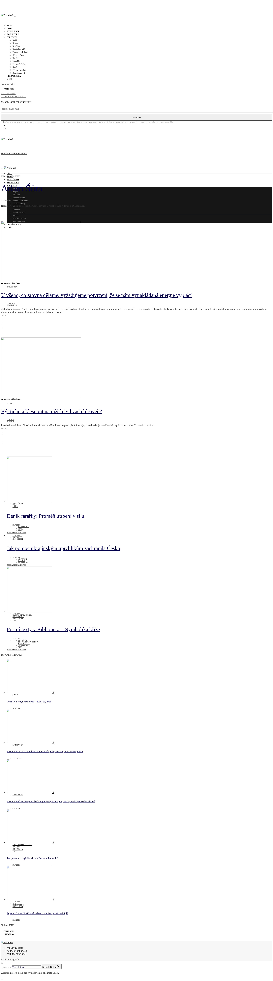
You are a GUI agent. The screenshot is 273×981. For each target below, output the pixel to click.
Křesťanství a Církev (22, 615)
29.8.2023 (16, 920)
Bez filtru (16, 46)
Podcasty (12, 37)
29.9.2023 (16, 557)
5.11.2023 (16, 808)
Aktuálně (17, 535)
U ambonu (16, 58)
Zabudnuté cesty (19, 55)
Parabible (16, 61)
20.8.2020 (16, 708)
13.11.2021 (11, 303)
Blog (15, 903)
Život (10, 28)
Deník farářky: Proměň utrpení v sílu (45, 516)
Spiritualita (18, 617)
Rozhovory (13, 34)
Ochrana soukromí (17, 951)
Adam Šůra (12, 305)
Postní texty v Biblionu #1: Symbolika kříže (53, 629)
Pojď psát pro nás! (16, 954)
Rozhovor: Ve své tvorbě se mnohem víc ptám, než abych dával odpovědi (45, 751)
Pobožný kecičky (19, 70)
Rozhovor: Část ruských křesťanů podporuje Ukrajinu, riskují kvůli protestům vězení (51, 801)
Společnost (13, 31)
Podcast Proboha (19, 64)
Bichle (15, 40)
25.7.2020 (16, 525)
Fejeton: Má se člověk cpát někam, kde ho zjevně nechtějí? (37, 913)
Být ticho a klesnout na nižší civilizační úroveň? (51, 411)
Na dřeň (15, 67)
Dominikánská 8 (19, 49)
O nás (10, 79)
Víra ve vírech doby (20, 52)
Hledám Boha (14, 76)
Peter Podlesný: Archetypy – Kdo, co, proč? (29, 701)
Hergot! (15, 43)
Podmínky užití (15, 948)
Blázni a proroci (19, 73)
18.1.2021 (10, 420)
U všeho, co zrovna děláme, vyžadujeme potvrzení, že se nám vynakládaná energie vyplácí (96, 295)
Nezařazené (18, 905)
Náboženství (18, 846)
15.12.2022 (17, 758)
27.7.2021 (16, 865)
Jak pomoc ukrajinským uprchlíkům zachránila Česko (63, 548)
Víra (9, 25)
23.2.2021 (16, 638)
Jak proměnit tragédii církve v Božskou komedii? (32, 858)
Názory (16, 537)
